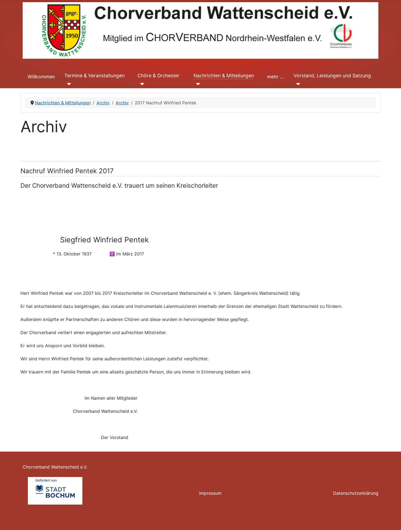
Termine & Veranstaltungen (94, 75)
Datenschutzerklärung (355, 493)
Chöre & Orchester (158, 75)
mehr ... (275, 76)
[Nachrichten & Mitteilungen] (196, 84)
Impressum (210, 493)
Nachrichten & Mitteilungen (223, 75)
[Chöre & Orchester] (140, 84)
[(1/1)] (55, 491)
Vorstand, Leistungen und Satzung (332, 75)
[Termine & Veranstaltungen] (67, 84)
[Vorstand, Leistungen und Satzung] (297, 84)
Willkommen (41, 76)
